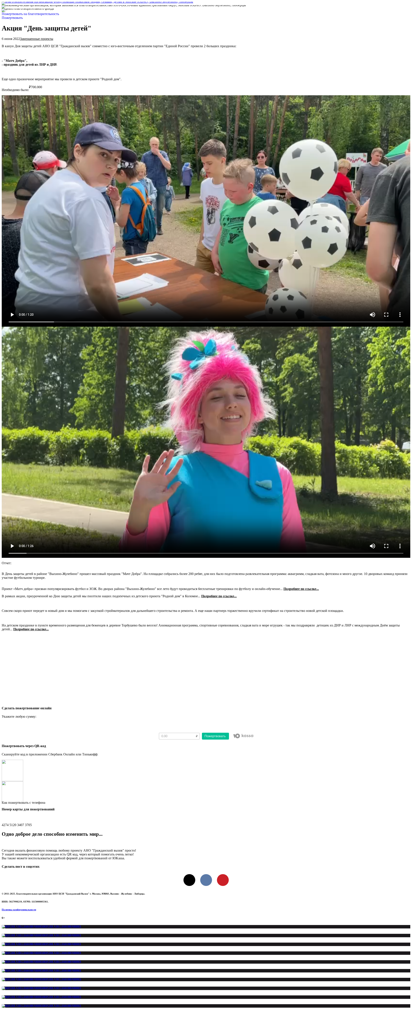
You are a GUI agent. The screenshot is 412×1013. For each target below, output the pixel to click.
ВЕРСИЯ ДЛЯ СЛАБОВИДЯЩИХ (62, 926)
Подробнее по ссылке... (301, 589)
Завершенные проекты (36, 39)
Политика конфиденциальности (19, 909)
